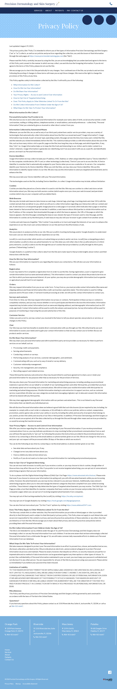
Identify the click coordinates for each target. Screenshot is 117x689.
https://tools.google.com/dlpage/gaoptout (63, 501)
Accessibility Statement (30, 684)
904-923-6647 (17, 606)
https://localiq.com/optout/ (72, 496)
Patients (8, 657)
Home (7, 650)
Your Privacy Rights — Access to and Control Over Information (37, 95)
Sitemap (18, 684)
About (7, 655)
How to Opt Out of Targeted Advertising (29, 98)
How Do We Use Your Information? (27, 88)
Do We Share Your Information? (25, 91)
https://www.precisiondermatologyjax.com (46, 56)
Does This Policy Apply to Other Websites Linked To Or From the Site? (41, 101)
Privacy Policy (58, 25)
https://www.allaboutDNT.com (78, 505)
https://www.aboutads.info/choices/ (82, 475)
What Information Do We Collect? (26, 85)
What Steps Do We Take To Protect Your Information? (34, 108)
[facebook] (109, 672)
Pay (68, 10)
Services (38, 10)
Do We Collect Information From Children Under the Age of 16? (38, 104)
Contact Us (77, 10)
